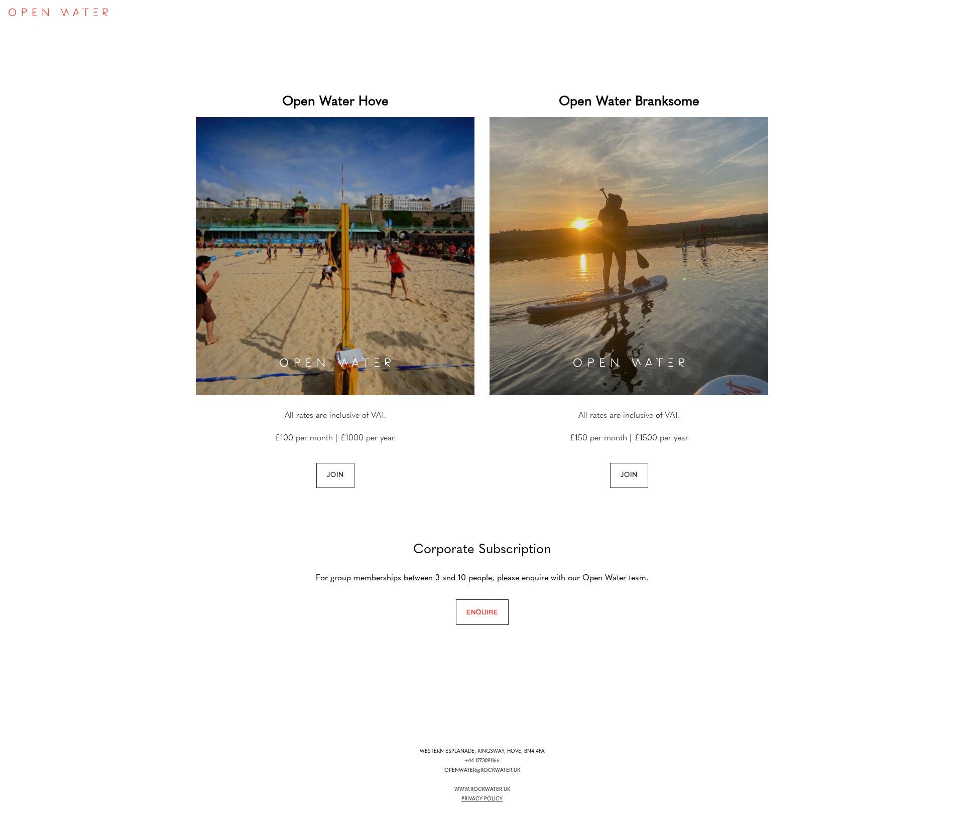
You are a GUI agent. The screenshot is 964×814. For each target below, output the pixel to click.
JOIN (629, 475)
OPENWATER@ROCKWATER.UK (482, 770)
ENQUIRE (482, 612)
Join (335, 475)
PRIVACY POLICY (482, 799)
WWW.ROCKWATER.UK (482, 789)
